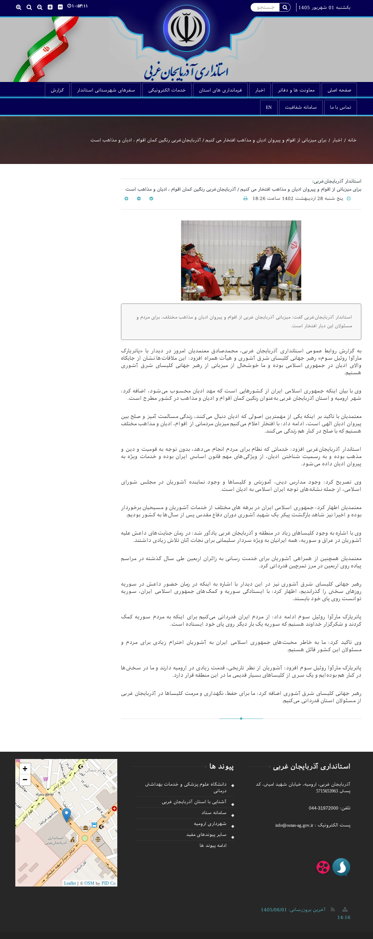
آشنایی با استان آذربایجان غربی (194, 802)
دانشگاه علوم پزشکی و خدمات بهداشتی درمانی (186, 787)
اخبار (260, 90)
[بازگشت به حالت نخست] (150, 198)
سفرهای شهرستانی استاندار (106, 90)
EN (269, 107)
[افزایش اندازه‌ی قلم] (126, 198)
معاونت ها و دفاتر (296, 90)
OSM (89, 883)
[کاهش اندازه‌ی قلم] (138, 198)
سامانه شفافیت (301, 107)
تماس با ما (340, 107)
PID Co (108, 883)
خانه (352, 140)
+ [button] (25, 768)
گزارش (57, 90)
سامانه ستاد (214, 812)
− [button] (25, 779)
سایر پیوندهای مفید (206, 834)
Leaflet (70, 883)
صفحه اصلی (339, 90)
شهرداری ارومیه (210, 823)
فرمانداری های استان (220, 90)
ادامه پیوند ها (213, 845)
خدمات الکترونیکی (167, 90)
